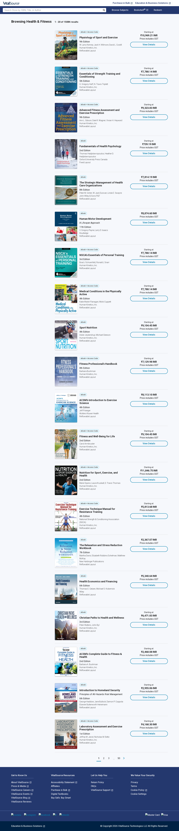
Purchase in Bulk (121, 3)
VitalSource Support (101, 790)
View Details (149, 44)
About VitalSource (20, 782)
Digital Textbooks (59, 794)
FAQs (93, 786)
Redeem (158, 10)
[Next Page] (124, 758)
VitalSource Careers (21, 790)
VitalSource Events (20, 794)
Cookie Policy (138, 790)
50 (119, 758)
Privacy (134, 782)
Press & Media (18, 786)
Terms (134, 786)
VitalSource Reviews (21, 801)
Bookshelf (139, 10)
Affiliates (55, 786)
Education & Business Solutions (152, 3)
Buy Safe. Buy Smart (61, 797)
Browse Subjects (120, 10)
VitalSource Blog (19, 797)
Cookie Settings (138, 794)
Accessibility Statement (63, 782)
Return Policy (97, 782)
